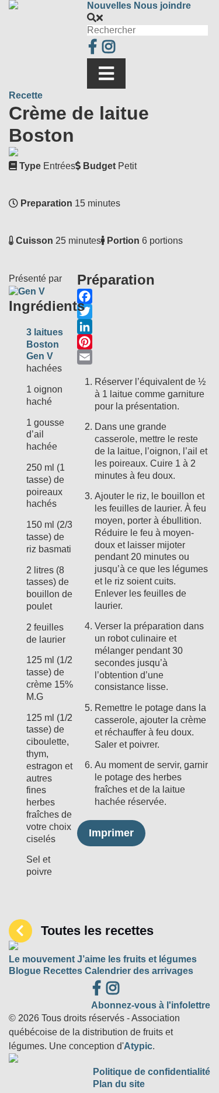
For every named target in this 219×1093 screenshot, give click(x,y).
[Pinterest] (143, 341)
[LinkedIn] (143, 326)
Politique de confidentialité (151, 1072)
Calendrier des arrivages (139, 971)
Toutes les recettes (97, 930)
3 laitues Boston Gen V (44, 344)
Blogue (25, 971)
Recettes (62, 971)
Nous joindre (162, 5)
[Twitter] (143, 311)
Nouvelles (109, 5)
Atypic (138, 1046)
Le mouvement (42, 959)
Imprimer (111, 833)
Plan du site (119, 1084)
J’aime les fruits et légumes (137, 959)
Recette (26, 95)
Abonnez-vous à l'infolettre (150, 1005)
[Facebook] (143, 296)
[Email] (143, 357)
